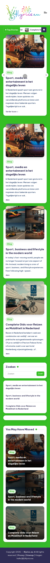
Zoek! (40, 373)
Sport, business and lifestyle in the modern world (23, 397)
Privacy (21, 555)
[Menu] (45, 12)
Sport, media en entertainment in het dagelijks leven (19, 81)
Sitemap (30, 555)
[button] (12, 111)
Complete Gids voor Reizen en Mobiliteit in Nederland (21, 407)
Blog (9, 72)
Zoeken (11, 366)
